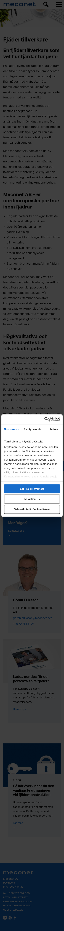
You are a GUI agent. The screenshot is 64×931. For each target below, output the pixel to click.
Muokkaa (30, 498)
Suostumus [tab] (11, 429)
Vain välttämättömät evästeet (32, 509)
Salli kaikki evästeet (32, 488)
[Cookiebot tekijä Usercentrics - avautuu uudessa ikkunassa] (45, 419)
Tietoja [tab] (54, 429)
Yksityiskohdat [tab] (33, 429)
